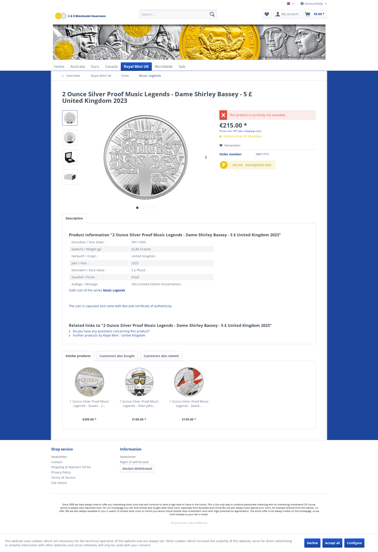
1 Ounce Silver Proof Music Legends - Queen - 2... (89, 403)
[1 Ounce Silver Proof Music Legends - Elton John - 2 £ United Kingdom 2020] (139, 381)
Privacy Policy (61, 472)
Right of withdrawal (134, 462)
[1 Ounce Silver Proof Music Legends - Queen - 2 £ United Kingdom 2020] (89, 381)
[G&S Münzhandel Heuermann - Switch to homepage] (91, 25)
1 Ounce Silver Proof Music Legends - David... (189, 403)
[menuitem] (178, 16)
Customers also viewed (161, 356)
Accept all (332, 543)
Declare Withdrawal (137, 468)
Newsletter (59, 457)
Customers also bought (117, 356)
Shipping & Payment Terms (71, 467)
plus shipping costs (249, 131)
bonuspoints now (258, 165)
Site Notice (59, 483)
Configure (354, 543)
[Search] (212, 14)
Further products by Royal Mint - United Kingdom (108, 335)
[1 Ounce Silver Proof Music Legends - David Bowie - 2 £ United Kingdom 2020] (189, 381)
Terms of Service (63, 477)
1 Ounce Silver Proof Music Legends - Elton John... (139, 403)
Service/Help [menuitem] (314, 4)
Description (74, 218)
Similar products (78, 356)
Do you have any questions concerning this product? (111, 331)
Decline (312, 543)
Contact (56, 462)
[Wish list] (266, 14)
